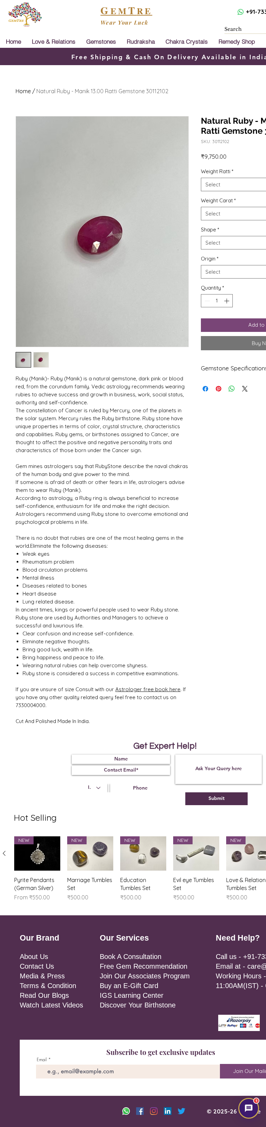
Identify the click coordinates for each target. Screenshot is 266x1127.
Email (187, 525)
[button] (242, 500)
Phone (181, 553)
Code (145, 553)
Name (144, 525)
